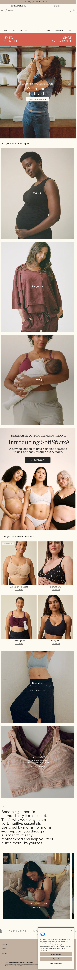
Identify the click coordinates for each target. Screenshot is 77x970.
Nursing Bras (56, 587)
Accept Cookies (56, 954)
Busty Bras (55, 641)
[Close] (72, 930)
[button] (2, 10)
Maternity (38, 193)
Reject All (56, 959)
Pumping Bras (19, 641)
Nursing (38, 379)
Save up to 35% (38, 757)
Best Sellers (37, 683)
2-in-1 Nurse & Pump (19, 587)
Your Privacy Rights (56, 963)
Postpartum (37, 286)
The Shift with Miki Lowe (36, 904)
